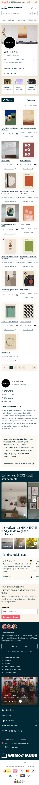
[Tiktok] (21, 731)
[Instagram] (9, 731)
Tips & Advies (8, 720)
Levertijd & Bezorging (12, 667)
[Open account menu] (32, 8)
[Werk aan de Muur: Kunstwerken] (36, 710)
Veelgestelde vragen (12, 657)
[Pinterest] (12, 731)
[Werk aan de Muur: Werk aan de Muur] (36, 726)
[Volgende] (34, 367)
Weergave (31, 100)
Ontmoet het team (11, 701)
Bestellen (8, 660)
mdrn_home (4, 73)
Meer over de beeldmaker (13, 68)
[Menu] (2, 7)
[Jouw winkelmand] (36, 8)
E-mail (30, 651)
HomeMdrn (11, 73)
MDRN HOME (8, 73)
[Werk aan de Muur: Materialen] (36, 715)
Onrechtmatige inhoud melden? (14, 766)
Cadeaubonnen (10, 673)
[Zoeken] (35, 13)
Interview (15, 73)
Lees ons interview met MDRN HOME (17, 463)
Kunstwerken (8, 710)
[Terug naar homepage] (13, 7)
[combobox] (15, 13)
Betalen (7, 664)
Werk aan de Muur (10, 726)
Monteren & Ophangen (13, 670)
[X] (18, 731)
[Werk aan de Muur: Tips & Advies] (36, 720)
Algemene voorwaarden (15, 763)
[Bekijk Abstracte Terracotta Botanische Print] (25, 515)
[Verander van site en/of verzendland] (36, 2)
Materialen (6, 715)
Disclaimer (27, 763)
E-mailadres (6, 607)
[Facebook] (15, 731)
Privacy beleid (30, 766)
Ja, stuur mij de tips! (10, 617)
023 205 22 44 (21, 646)
